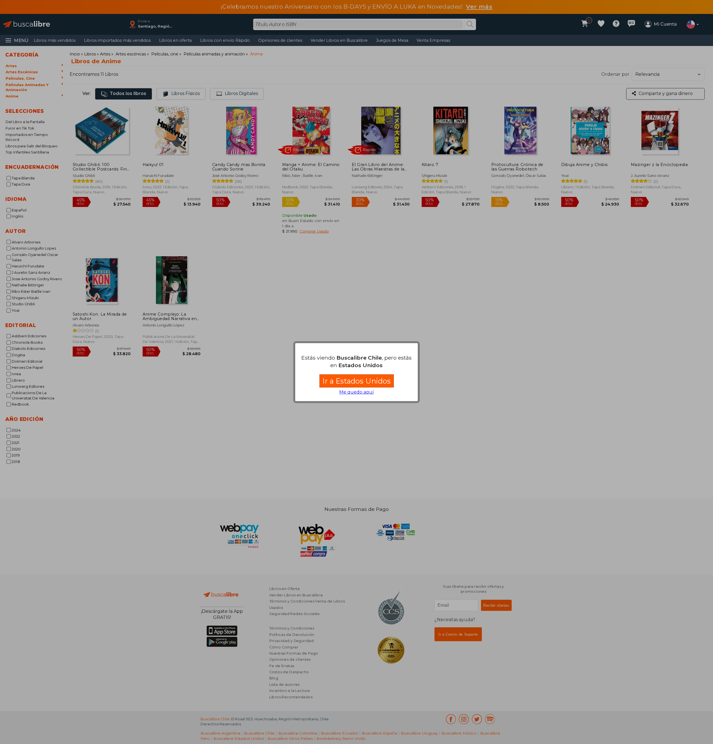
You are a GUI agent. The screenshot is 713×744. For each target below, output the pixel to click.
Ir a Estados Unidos (357, 381)
